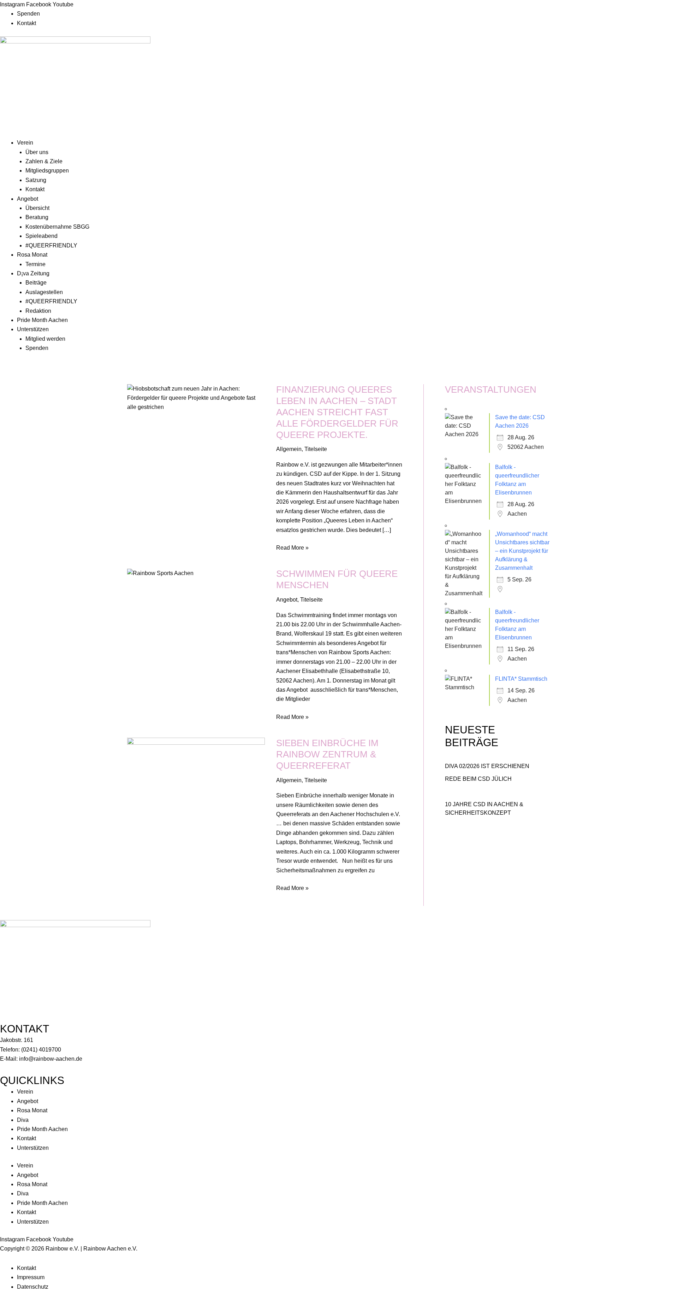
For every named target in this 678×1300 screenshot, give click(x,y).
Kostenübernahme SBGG (57, 227)
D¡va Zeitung (33, 273)
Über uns (36, 152)
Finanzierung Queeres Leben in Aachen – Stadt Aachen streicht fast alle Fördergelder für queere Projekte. (337, 412)
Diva (23, 1120)
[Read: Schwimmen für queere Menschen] (160, 573)
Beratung (36, 217)
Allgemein (289, 449)
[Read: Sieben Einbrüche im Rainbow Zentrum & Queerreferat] (196, 785)
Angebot (27, 199)
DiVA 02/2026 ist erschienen (487, 766)
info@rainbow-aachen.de (50, 1059)
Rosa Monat (32, 255)
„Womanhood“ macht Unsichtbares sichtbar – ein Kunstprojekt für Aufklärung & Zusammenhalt (522, 551)
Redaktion (38, 311)
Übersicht (37, 208)
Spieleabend (41, 236)
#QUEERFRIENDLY (51, 245)
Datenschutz (32, 1287)
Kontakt (26, 23)
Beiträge (36, 283)
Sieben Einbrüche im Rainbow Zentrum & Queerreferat (327, 754)
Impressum (30, 1277)
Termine (35, 264)
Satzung (35, 180)
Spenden (28, 14)
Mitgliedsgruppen (47, 171)
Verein (25, 143)
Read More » (292, 547)
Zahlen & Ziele (44, 161)
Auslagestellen (44, 292)
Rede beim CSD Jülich (478, 779)
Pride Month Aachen (42, 320)
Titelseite (315, 449)
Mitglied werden (45, 339)
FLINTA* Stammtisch (521, 679)
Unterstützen (33, 329)
